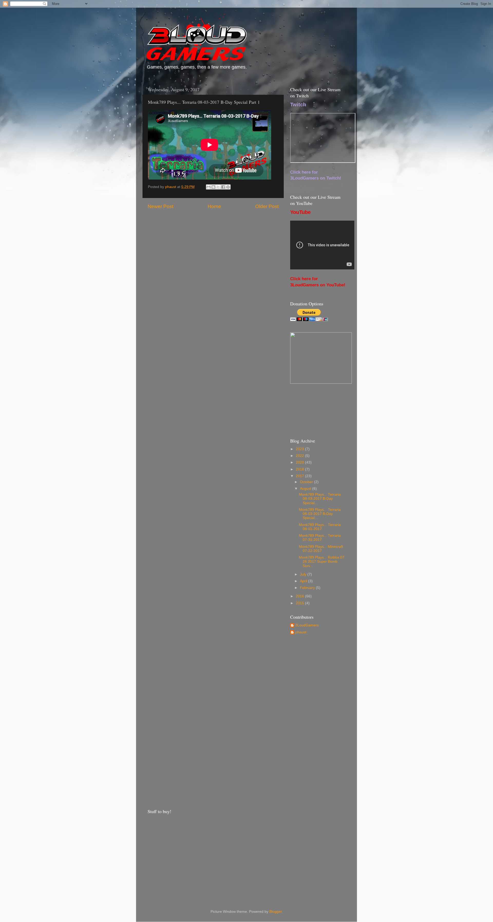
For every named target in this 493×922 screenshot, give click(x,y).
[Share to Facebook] (223, 187)
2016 (300, 596)
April (304, 581)
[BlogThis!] (213, 187)
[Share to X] (218, 187)
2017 (300, 476)
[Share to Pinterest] (228, 187)
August (306, 489)
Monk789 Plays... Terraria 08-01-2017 (320, 527)
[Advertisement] (317, 721)
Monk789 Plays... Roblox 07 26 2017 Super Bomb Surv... (321, 562)
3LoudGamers (307, 625)
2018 (300, 469)
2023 (300, 449)
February (308, 588)
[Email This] (208, 187)
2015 (300, 603)
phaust (300, 632)
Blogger (275, 912)
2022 (300, 456)
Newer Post (160, 206)
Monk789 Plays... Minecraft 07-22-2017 (321, 549)
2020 (300, 462)
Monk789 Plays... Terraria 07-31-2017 (320, 538)
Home (214, 206)
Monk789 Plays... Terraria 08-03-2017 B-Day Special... (320, 499)
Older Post (267, 206)
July (303, 574)
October (307, 482)
